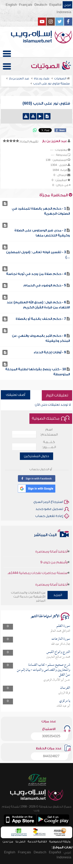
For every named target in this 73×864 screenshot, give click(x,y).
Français (25, 5)
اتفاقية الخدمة (37, 841)
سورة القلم (63, 626)
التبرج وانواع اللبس (58, 652)
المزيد (57, 595)
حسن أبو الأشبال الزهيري (56, 680)
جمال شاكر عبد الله (60, 644)
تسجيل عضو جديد (49, 509)
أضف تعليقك (15, 395)
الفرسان (65, 688)
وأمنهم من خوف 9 (54, 559)
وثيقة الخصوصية (59, 841)
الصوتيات (46, 66)
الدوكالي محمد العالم (60, 631)
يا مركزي (64, 701)
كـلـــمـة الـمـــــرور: (49, 444)
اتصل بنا (20, 841)
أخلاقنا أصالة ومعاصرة (51, 548)
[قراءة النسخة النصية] (47, 116)
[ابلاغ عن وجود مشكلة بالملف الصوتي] (26, 116)
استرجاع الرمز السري (48, 502)
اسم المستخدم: (49, 432)
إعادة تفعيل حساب (49, 516)
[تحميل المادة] (33, 116)
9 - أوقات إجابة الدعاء (50, 352)
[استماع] (40, 116)
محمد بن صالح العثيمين (58, 657)
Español (55, 5)
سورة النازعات (61, 639)
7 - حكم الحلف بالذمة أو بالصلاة (41, 319)
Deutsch (40, 5)
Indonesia (64, 12)
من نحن (8, 841)
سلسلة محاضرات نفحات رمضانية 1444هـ (38, 569)
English (11, 5)
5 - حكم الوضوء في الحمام (45, 285)
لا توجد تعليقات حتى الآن (53, 405)
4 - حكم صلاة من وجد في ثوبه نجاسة (36, 274)
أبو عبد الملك (63, 706)
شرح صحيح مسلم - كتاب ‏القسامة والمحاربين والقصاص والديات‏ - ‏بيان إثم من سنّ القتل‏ (43, 670)
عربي (67, 5)
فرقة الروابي (64, 693)
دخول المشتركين (36, 456)
